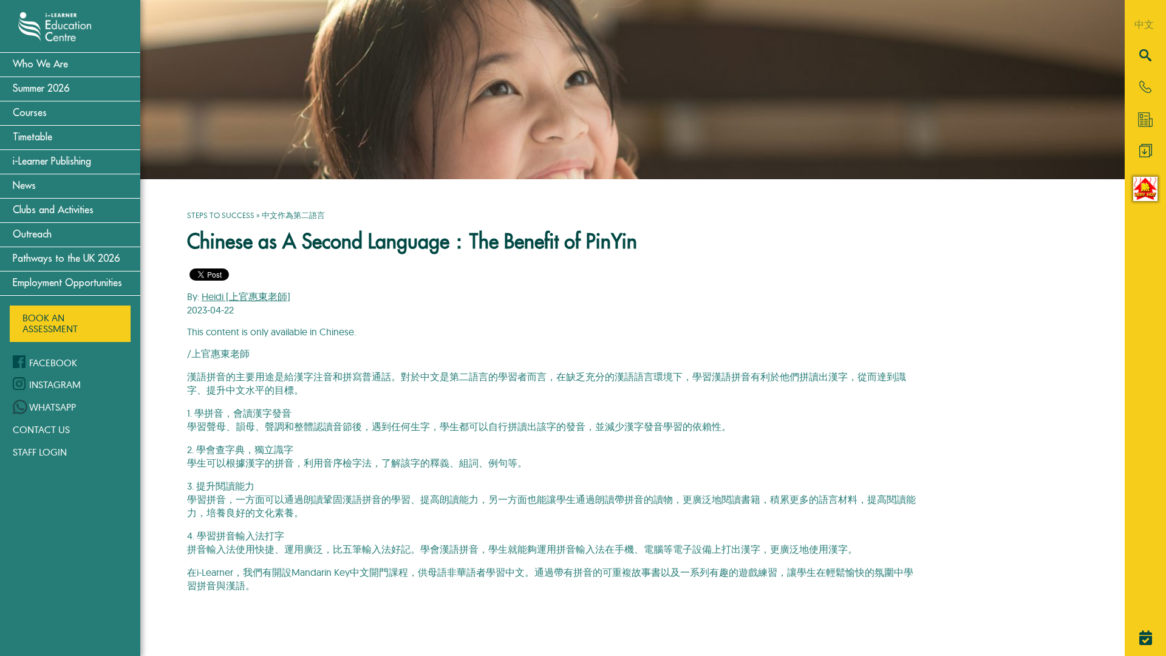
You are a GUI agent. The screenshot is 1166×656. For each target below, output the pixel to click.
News (24, 186)
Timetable (32, 137)
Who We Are (40, 64)
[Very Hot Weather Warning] (1145, 197)
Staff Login (40, 452)
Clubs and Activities (53, 210)
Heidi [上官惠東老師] (246, 296)
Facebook (53, 363)
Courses (30, 113)
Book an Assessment (50, 323)
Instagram (55, 384)
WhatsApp (52, 407)
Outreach (32, 234)
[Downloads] (1145, 154)
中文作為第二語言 (293, 215)
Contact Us (41, 429)
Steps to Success (220, 215)
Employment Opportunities (67, 283)
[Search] (1145, 56)
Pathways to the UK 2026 (66, 259)
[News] (1145, 119)
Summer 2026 (41, 89)
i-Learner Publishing (52, 161)
